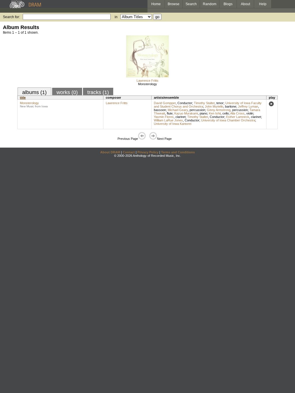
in (116, 17)
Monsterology (147, 84)
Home (156, 4)
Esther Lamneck (237, 117)
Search (191, 4)
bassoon (160, 110)
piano (203, 113)
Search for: (11, 17)
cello (225, 113)
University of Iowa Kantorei (172, 123)
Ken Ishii (215, 113)
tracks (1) (98, 92)
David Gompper (165, 103)
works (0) (67, 92)
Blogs (228, 4)
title (23, 97)
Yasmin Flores (164, 117)
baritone (230, 106)
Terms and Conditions (178, 152)
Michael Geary (178, 110)
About (245, 4)
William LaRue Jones (168, 120)
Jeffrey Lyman (248, 106)
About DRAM (110, 152)
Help (262, 4)
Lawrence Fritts (147, 80)
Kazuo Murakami (186, 113)
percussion (197, 110)
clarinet (180, 117)
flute (170, 113)
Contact (129, 152)
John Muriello (214, 106)
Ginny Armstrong (218, 110)
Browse (173, 4)
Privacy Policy (147, 152)
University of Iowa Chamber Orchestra (228, 120)
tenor (220, 103)
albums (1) (34, 92)
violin (249, 113)
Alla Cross (237, 113)
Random (209, 4)
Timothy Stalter (204, 103)
